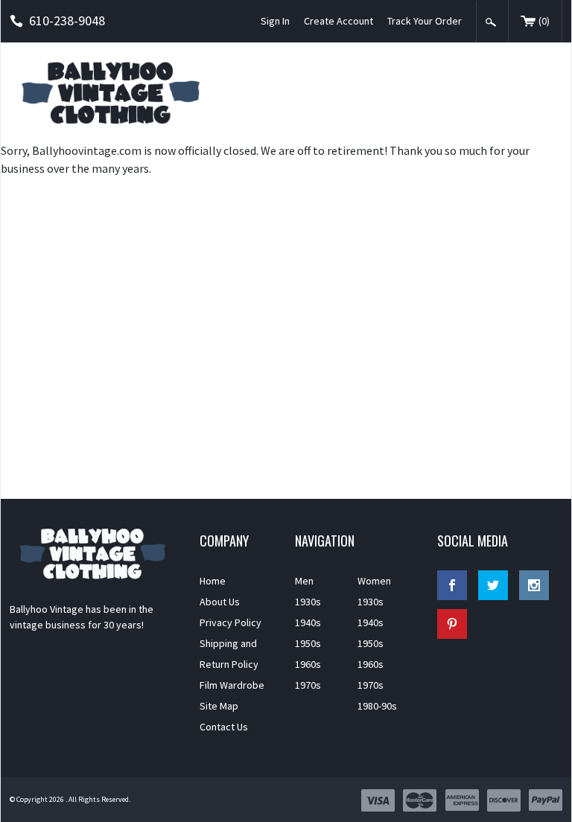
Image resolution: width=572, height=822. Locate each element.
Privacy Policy (230, 622)
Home (213, 580)
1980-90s (377, 706)
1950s (308, 643)
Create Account (338, 21)
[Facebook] (452, 585)
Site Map (219, 706)
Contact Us (224, 726)
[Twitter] (493, 585)
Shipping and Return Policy (229, 654)
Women (374, 580)
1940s (308, 622)
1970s (308, 685)
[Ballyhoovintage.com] (115, 92)
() (544, 21)
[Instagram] (534, 585)
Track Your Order (424, 21)
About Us (220, 601)
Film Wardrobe (232, 685)
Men (304, 580)
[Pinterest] (452, 624)
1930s (308, 601)
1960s (308, 664)
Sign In (275, 21)
